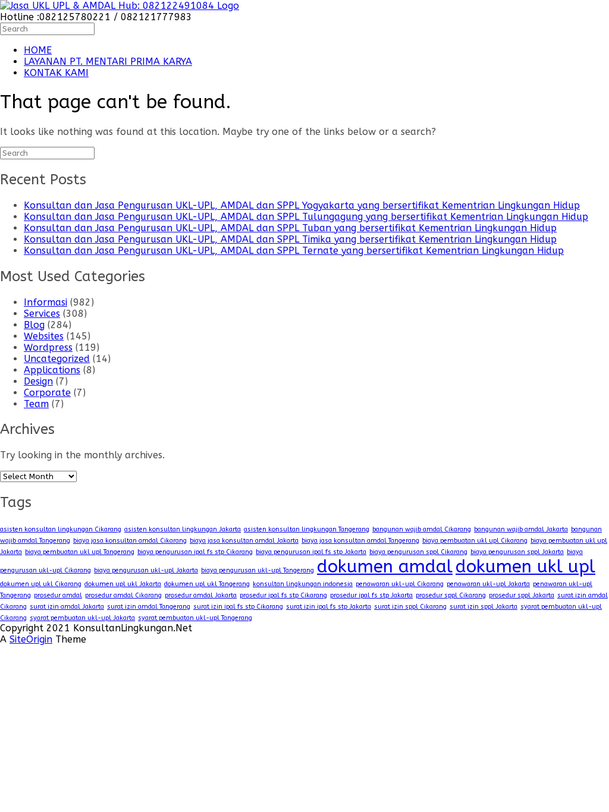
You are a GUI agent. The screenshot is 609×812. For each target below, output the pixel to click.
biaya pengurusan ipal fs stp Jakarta (311, 552)
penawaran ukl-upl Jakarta (488, 584)
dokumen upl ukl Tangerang (207, 584)
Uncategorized (57, 358)
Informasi (45, 302)
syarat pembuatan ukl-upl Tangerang (195, 618)
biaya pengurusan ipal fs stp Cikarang (195, 552)
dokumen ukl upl (525, 566)
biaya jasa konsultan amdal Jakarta (244, 541)
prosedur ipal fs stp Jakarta (371, 595)
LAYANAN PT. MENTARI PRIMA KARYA (108, 61)
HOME (38, 50)
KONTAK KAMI (56, 72)
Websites (44, 336)
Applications (52, 370)
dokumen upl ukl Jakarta (122, 584)
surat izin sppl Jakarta (483, 606)
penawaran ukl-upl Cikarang (400, 584)
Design (38, 381)
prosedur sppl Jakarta (521, 595)
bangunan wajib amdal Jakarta (521, 529)
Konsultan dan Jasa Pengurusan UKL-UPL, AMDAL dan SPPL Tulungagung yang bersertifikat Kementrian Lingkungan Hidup (306, 216)
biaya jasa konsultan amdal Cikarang (130, 541)
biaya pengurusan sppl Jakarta (517, 552)
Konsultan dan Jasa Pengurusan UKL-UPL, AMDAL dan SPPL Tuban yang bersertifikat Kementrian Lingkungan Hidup (290, 228)
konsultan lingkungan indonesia (303, 584)
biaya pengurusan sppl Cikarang (418, 552)
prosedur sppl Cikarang (451, 595)
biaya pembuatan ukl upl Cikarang (475, 541)
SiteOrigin (31, 639)
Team (36, 404)
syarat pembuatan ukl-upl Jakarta (82, 618)
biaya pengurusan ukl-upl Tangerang (257, 570)
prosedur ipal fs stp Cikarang (283, 595)
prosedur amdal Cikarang (123, 595)
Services (42, 313)
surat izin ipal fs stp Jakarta (328, 606)
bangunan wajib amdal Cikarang (421, 529)
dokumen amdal (385, 566)
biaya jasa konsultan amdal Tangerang (360, 541)
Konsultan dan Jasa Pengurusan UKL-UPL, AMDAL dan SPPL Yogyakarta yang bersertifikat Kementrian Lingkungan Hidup (302, 205)
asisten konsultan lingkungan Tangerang (306, 529)
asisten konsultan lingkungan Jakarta (182, 529)
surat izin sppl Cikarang (410, 606)
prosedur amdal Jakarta (201, 595)
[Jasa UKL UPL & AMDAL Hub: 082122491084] (119, 5)
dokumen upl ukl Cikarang (40, 584)
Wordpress (48, 347)
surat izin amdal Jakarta (67, 606)
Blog (34, 325)
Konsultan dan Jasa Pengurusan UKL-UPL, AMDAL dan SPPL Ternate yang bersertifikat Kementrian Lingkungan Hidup (294, 250)
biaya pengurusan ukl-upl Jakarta (146, 570)
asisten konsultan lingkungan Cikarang (60, 529)
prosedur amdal (58, 595)
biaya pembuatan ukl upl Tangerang (79, 552)
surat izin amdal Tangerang (148, 606)
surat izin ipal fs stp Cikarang (238, 606)
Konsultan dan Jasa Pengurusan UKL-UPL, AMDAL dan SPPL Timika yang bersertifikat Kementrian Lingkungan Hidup (290, 239)
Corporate (47, 392)
